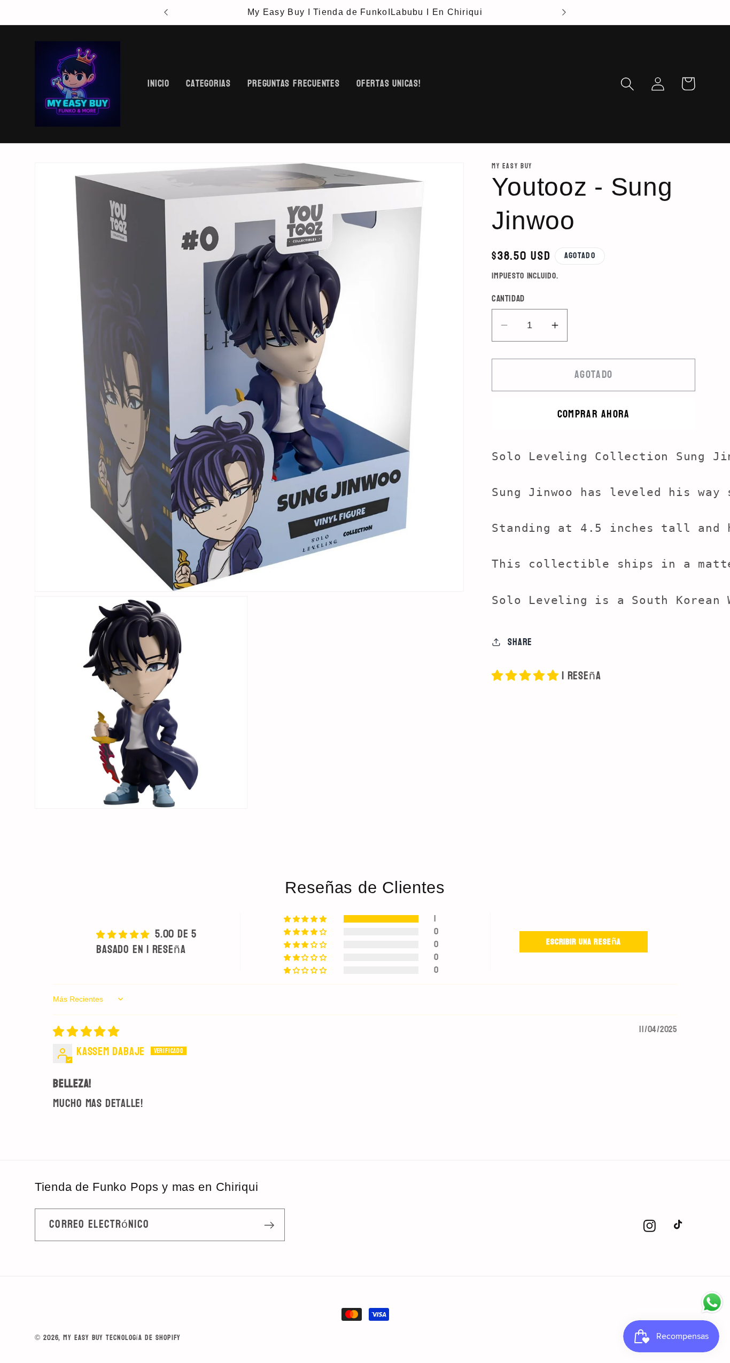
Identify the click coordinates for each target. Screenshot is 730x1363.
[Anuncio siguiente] (564, 12)
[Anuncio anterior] (166, 12)
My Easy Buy (83, 1337)
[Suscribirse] (269, 1225)
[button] (627, 83)
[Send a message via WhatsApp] (712, 1302)
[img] (86, 1031)
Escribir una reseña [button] (583, 941)
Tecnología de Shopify (143, 1337)
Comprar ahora (593, 414)
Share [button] (520, 641)
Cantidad (508, 298)
